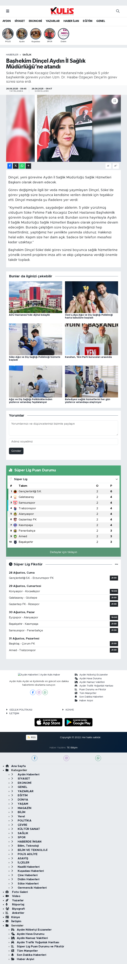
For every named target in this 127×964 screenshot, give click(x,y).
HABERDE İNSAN (29, 841)
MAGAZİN (24, 808)
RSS (33, 737)
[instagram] (66, 758)
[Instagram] (39, 692)
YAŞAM (22, 803)
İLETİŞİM (14, 713)
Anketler (17, 912)
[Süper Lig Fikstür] (116, 564)
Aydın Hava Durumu (90, 678)
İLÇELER (23, 862)
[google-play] (78, 722)
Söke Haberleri (28, 883)
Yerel (21, 816)
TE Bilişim (72, 747)
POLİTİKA (24, 820)
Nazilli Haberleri (28, 866)
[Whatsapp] (45, 692)
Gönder (16, 450)
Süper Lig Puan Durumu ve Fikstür (40, 946)
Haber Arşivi (86, 700)
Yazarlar (17, 900)
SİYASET (20, 21)
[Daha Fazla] (28, 166)
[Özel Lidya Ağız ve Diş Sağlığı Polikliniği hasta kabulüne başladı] (91, 297)
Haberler (12, 55)
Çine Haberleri (27, 875)
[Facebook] (33, 692)
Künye (15, 917)
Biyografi (18, 908)
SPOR (21, 837)
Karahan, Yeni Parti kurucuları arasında (88, 357)
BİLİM (21, 812)
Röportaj (17, 904)
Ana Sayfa (18, 766)
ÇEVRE (22, 824)
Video (15, 896)
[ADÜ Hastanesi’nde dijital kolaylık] (35, 297)
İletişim (16, 921)
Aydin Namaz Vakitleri (92, 682)
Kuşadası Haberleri (30, 871)
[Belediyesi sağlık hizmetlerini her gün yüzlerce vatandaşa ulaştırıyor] (91, 381)
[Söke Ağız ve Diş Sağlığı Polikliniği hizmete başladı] (35, 339)
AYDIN (6, 21)
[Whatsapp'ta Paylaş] (22, 166)
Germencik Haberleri (32, 887)
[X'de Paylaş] (16, 166)
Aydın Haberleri (28, 774)
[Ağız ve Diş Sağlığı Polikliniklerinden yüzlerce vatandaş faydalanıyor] (35, 381)
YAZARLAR (53, 21)
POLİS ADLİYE (27, 854)
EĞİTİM (87, 21)
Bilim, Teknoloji (28, 845)
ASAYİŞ (22, 858)
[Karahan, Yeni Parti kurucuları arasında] (91, 339)
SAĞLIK (26, 55)
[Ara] (118, 11)
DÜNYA (22, 799)
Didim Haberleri (28, 879)
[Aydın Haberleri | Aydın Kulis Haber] (62, 11)
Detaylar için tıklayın (63, 552)
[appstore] (49, 722)
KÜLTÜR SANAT (28, 829)
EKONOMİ (35, 21)
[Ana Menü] (7, 11)
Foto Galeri (19, 892)
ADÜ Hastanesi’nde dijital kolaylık (29, 315)
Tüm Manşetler (87, 693)
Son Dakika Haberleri (91, 697)
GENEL (100, 21)
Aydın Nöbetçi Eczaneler (93, 674)
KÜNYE (69, 710)
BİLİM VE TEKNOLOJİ (32, 850)
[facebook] (34, 758)
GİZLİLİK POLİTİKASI (20, 710)
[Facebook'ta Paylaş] (9, 166)
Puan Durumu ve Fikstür (92, 689)
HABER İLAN (71, 21)
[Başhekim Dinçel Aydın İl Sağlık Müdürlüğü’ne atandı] (63, 128)
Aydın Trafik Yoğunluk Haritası (96, 686)
